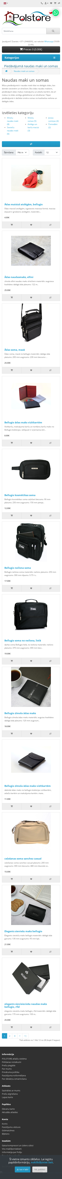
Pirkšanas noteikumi (11, 1062)
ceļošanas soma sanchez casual (22, 858)
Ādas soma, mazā (14, 349)
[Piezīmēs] (31, 225)
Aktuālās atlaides (10, 1112)
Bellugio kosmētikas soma (19, 495)
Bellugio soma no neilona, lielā (22, 640)
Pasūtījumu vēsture (11, 1127)
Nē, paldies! (39, 1169)
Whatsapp (48, 41)
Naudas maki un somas (24, 71)
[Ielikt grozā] (11, 225)
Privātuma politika (10, 1072)
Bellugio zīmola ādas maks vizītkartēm (27, 785)
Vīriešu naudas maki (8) (12, 121)
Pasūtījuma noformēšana (14, 1075)
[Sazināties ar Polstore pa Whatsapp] (55, 13)
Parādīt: (38, 152)
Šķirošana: (9, 152)
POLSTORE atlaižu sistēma (14, 1058)
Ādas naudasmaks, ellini (18, 277)
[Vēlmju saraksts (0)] (51, 3)
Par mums (7, 1068)
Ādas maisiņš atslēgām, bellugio (23, 204)
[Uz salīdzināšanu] (50, 225)
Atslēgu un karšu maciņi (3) (33, 127)
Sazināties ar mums (11, 1090)
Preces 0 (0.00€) (32, 49)
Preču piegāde (8, 1065)
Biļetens (5, 1133)
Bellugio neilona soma (17, 567)
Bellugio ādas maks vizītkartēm (23, 422)
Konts (4, 1123)
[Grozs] (55, 3)
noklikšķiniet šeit (42, 1162)
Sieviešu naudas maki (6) (12, 130)
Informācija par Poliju (12, 1152)
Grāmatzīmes (8, 1130)
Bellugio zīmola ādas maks (20, 713)
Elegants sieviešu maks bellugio (23, 931)
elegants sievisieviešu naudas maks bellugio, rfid (25, 1005)
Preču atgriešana (10, 1093)
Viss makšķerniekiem (12, 1148)
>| (25, 1035)
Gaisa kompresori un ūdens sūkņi (17, 1145)
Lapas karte (7, 1097)
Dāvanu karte (8, 1108)
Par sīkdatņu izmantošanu (14, 1078)
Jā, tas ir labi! (22, 1169)
